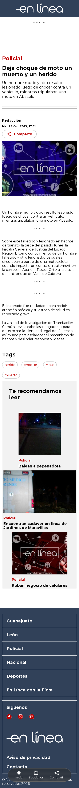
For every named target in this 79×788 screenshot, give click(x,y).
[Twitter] (20, 718)
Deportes (17, 676)
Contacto (17, 766)
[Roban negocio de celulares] (39, 553)
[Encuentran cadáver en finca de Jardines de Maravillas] (39, 491)
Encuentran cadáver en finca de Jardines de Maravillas (35, 525)
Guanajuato (19, 620)
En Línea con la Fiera (30, 689)
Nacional (16, 662)
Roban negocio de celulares (39, 585)
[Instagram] (31, 718)
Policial (12, 58)
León (12, 634)
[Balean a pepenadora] (40, 434)
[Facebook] (9, 718)
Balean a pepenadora (40, 466)
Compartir (23, 134)
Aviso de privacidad (28, 757)
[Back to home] (39, 12)
